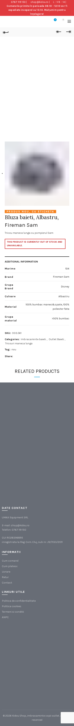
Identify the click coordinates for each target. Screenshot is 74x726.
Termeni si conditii (13, 611)
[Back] (5, 32)
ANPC (5, 617)
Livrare (6, 571)
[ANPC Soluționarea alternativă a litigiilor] (21, 643)
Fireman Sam (21, 225)
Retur (5, 577)
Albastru (63, 296)
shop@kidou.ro (39, 2)
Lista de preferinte (55, 20)
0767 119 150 (18, 2)
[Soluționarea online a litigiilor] (21, 681)
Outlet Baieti (56, 339)
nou (13, 349)
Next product (68, 32)
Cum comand (10, 560)
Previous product (59, 32)
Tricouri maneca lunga (18, 343)
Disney (65, 286)
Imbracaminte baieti (33, 339)
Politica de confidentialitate (19, 600)
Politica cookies (11, 606)
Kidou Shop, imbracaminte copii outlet (35, 715)
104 (67, 268)
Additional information (21, 261)
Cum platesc (10, 566)
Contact (7, 582)
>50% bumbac (60, 318)
